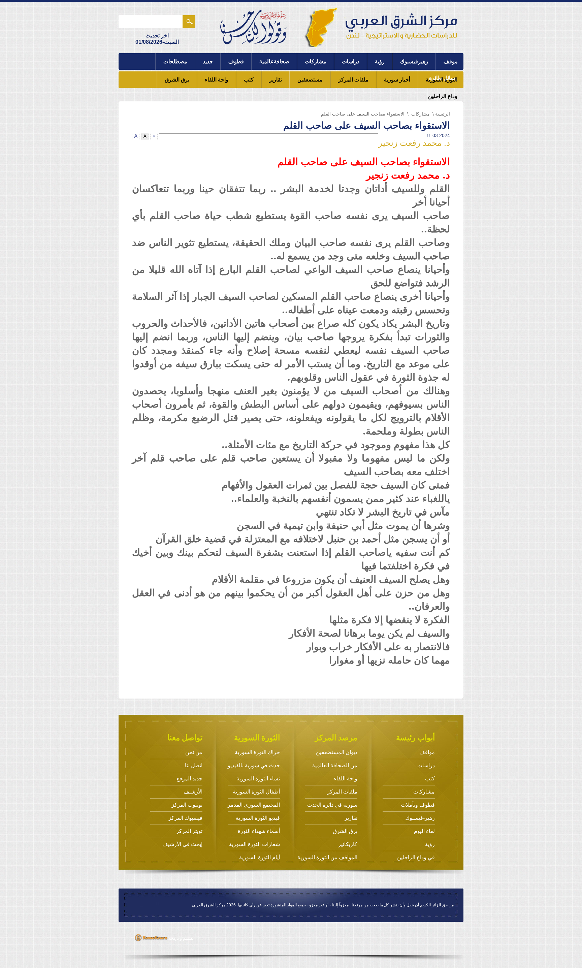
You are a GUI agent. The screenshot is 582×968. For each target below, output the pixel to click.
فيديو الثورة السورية (258, 818)
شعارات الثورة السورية (254, 844)
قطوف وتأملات (418, 805)
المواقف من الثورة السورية (327, 857)
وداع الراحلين (442, 96)
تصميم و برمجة (181, 938)
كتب (249, 80)
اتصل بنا (193, 765)
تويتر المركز (189, 831)
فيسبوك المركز (185, 818)
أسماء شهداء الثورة (259, 831)
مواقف (427, 752)
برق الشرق (177, 80)
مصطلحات (175, 61)
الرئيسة (442, 114)
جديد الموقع (189, 778)
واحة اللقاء (216, 80)
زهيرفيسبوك (414, 61)
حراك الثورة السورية (257, 752)
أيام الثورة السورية (259, 857)
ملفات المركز (353, 80)
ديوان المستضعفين (336, 752)
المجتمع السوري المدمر (254, 805)
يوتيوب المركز (186, 805)
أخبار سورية (397, 80)
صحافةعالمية (274, 61)
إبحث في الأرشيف (182, 844)
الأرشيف (193, 792)
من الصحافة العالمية (334, 765)
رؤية (380, 61)
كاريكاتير (347, 844)
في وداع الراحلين (416, 857)
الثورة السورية (441, 80)
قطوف (236, 61)
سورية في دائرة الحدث (332, 805)
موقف (451, 61)
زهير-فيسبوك (420, 818)
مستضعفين (310, 80)
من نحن (193, 752)
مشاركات (315, 61)
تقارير (275, 80)
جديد (208, 61)
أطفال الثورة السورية (256, 792)
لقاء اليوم (424, 831)
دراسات (350, 61)
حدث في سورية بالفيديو (254, 765)
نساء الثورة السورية (258, 778)
